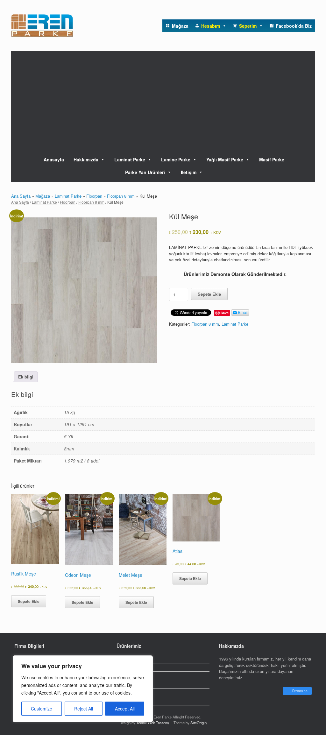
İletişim (188, 172)
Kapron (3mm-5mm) (135, 692)
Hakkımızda (86, 159)
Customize (41, 708)
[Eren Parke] (42, 25)
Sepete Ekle (209, 294)
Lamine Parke (175, 159)
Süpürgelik (126, 684)
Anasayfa (54, 159)
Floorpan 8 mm (121, 196)
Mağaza (42, 196)
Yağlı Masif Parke (224, 159)
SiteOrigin (198, 722)
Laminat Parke (129, 159)
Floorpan (94, 196)
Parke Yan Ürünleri (145, 172)
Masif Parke (271, 159)
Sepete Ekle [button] (28, 601)
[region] (83, 688)
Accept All (125, 708)
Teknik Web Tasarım (152, 722)
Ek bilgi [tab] (25, 377)
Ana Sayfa (21, 196)
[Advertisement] (163, 99)
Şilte (121, 701)
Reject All (83, 708)
